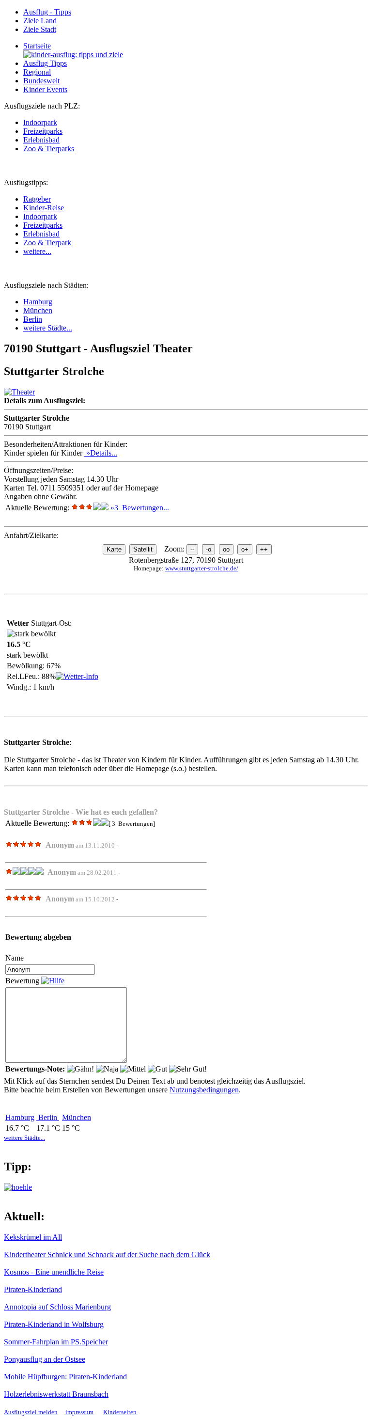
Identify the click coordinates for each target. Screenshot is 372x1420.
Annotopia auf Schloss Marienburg (57, 1307)
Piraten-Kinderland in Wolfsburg (54, 1324)
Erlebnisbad (41, 140)
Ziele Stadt (39, 29)
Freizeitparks (42, 131)
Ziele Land (40, 20)
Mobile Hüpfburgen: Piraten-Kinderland (65, 1377)
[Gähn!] (80, 1069)
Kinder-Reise (43, 208)
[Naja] (107, 1069)
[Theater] (19, 392)
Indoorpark (40, 122)
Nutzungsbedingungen (204, 1090)
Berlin (32, 319)
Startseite (37, 46)
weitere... (37, 251)
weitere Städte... (47, 328)
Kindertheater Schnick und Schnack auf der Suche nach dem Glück (107, 1254)
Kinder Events (45, 89)
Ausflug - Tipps (47, 12)
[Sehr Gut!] (188, 1069)
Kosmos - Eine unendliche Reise (54, 1272)
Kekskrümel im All (33, 1237)
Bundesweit (41, 81)
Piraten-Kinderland (33, 1289)
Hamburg (37, 302)
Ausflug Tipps (45, 63)
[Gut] (157, 1069)
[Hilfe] (52, 981)
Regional (37, 72)
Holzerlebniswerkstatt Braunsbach (56, 1394)
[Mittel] (133, 1069)
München (37, 310)
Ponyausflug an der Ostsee (44, 1359)
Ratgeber (37, 199)
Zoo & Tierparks (48, 148)
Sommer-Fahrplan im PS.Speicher (56, 1342)
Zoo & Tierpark (47, 242)
